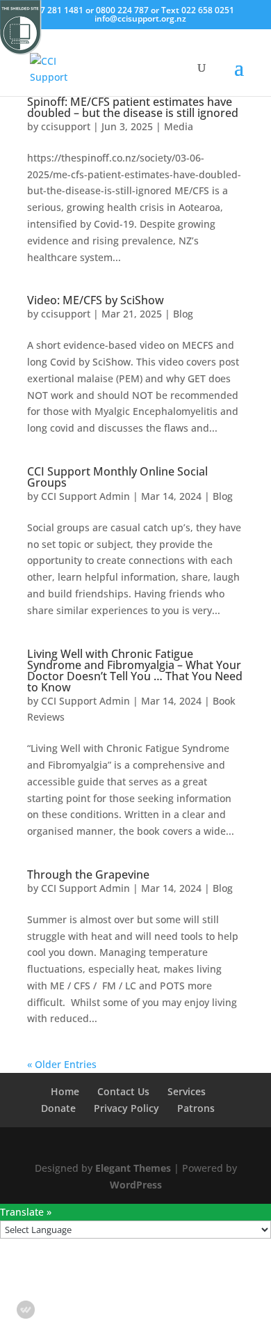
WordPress (136, 1184)
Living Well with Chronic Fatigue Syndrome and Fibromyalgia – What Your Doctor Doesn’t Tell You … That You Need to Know (135, 670)
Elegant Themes (133, 1168)
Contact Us (123, 1091)
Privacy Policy (126, 1108)
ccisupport (65, 126)
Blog (183, 313)
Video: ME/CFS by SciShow (95, 300)
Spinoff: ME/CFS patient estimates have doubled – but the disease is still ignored (132, 107)
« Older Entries (62, 1064)
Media (178, 126)
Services (186, 1091)
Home (65, 1091)
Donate (58, 1108)
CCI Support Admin (85, 496)
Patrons (196, 1108)
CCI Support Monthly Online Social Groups (117, 477)
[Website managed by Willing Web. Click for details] (26, 1309)
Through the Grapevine (88, 874)
